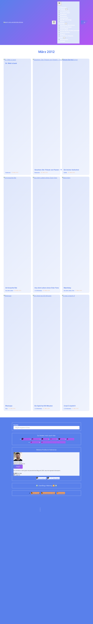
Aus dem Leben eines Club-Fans (47, 288)
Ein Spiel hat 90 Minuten (44, 406)
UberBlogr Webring (45, 486)
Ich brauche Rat (11, 288)
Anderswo (8, 172)
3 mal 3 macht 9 (69, 406)
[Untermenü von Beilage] (66, 23)
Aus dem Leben (9, 290)
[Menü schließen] (59, 3)
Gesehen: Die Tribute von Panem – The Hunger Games (55, 170)
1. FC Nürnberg (38, 290)
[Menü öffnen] (54, 22)
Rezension (37, 172)
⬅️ (37, 486)
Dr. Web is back (11, 63)
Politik (65, 172)
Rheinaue (8, 406)
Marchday (67, 288)
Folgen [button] (18, 466)
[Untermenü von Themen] (66, 9)
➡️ (56, 486)
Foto (73, 290)
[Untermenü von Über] (64, 38)
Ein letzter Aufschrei (71, 170)
